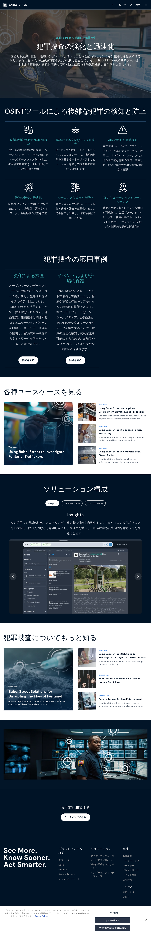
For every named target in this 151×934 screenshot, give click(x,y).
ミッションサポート (69, 878)
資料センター (130, 892)
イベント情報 (130, 875)
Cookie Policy (41, 916)
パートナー (128, 865)
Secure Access (72, 503)
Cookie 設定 (112, 913)
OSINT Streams (95, 503)
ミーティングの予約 (75, 817)
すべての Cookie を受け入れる (112, 928)
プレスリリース (131, 870)
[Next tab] (138, 576)
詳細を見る (28, 360)
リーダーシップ (131, 860)
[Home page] (16, 5)
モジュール (64, 860)
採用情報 (127, 879)
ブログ (126, 896)
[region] (75, 920)
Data (61, 864)
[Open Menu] (146, 5)
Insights (52, 503)
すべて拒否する (112, 920)
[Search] (113, 5)
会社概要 (127, 856)
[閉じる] (146, 920)
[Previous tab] (13, 576)
